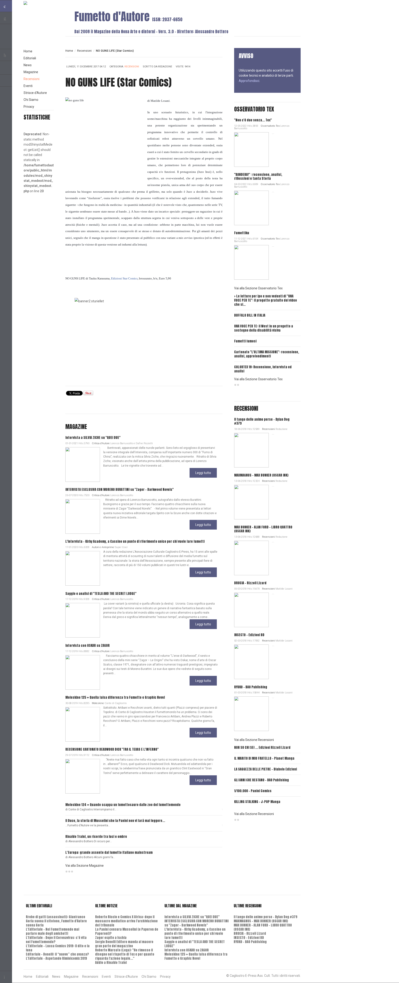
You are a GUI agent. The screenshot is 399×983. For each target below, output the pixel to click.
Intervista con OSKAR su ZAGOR (87, 645)
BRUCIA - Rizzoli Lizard (250, 583)
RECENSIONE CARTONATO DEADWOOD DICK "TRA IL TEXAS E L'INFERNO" (112, 749)
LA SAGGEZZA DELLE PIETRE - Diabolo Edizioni (265, 769)
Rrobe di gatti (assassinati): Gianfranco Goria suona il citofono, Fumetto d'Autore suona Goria (56, 921)
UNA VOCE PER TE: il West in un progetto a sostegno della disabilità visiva (263, 328)
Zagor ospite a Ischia (111, 937)
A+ (209, 51)
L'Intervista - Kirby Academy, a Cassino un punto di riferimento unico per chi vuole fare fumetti (135, 541)
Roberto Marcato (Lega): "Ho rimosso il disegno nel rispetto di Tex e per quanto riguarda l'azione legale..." (124, 954)
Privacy (29, 106)
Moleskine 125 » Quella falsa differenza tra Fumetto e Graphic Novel (115, 697)
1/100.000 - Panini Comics (253, 790)
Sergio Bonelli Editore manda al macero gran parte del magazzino (124, 943)
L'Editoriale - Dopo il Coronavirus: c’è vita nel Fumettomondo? (56, 939)
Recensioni (84, 50)
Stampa (218, 67)
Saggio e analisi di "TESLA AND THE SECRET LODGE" (100, 593)
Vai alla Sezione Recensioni (254, 740)
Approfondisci (249, 81)
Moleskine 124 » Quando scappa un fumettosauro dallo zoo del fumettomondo (123, 804)
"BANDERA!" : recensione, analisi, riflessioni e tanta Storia (258, 176)
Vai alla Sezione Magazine (84, 865)
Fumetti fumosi (245, 341)
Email (211, 67)
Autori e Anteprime (103, 547)
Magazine (31, 72)
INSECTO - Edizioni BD (249, 634)
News (28, 65)
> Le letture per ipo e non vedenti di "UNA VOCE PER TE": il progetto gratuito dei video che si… (265, 300)
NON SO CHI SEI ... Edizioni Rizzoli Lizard (262, 747)
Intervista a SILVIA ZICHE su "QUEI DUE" (93, 437)
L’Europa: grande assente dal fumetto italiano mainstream (109, 852)
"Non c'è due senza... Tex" (253, 120)
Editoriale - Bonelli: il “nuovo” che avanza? (57, 954)
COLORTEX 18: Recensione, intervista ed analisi (263, 369)
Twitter (6, 69)
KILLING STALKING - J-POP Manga (257, 801)
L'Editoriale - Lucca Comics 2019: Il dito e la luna (58, 948)
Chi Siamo (31, 100)
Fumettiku (241, 233)
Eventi (28, 86)
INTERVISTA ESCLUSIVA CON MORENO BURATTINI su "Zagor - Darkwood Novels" (119, 489)
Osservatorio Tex (270, 125)
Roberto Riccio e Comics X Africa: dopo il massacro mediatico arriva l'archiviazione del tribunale (126, 921)
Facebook (6, 81)
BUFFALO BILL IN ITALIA (249, 315)
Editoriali (30, 58)
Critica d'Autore (101, 443)
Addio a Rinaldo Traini (111, 962)
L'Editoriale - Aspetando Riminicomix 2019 (56, 958)
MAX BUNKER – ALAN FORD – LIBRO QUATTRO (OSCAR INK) (263, 529)
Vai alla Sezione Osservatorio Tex (258, 288)
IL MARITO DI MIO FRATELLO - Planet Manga (264, 758)
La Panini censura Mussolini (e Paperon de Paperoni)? (126, 931)
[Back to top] (6, 977)
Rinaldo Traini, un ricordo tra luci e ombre (96, 836)
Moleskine (98, 703)
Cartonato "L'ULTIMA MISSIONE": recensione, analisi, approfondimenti (266, 354)
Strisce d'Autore (35, 93)
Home (69, 50)
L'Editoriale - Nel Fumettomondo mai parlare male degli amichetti (52, 931)
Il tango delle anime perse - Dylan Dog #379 (262, 421)
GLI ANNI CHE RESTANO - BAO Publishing (261, 780)
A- (220, 51)
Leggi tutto (203, 473)
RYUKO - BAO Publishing (250, 687)
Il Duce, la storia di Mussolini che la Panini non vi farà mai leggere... (115, 820)
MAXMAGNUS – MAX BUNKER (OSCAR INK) (261, 475)
